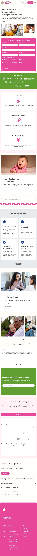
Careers (4, 531)
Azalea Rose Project (12, 529)
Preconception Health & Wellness (27, 536)
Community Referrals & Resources (27, 534)
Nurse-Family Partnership (13, 534)
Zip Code (20, 52)
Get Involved (5, 529)
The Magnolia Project (13, 531)
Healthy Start (11, 533)
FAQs (3, 533)
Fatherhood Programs (13, 538)
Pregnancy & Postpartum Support (27, 528)
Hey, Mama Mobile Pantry (14, 539)
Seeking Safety (12, 536)
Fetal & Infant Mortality (13, 547)
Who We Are (5, 528)
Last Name (21, 42)
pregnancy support (22, 59)
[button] (16, 364)
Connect (10, 528)
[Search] (34, 199)
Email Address (4, 47)
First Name (4, 42)
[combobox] (16, 199)
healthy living (13, 59)
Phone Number (4, 52)
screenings (21, 62)
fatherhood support (14, 62)
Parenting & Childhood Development (27, 531)
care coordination (5, 62)
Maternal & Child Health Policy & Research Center (14, 549)
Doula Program (12, 545)
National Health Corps (13, 541)
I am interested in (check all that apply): (8, 57)
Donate (4, 536)
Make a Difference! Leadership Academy (14, 543)
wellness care (5, 59)
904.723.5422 (5, 520)
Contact (4, 534)
